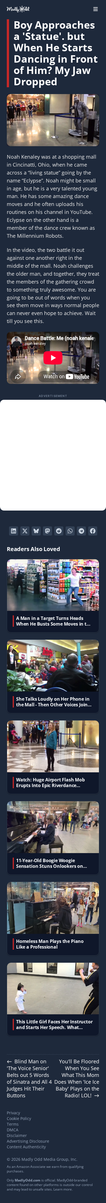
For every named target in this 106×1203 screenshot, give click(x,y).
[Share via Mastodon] (47, 530)
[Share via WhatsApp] (70, 530)
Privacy (13, 1112)
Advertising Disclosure (28, 1141)
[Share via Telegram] (81, 530)
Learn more (62, 1189)
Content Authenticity (26, 1146)
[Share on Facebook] (92, 530)
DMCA (12, 1129)
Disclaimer (17, 1135)
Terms (13, 1124)
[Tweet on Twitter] (24, 530)
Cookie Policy (19, 1118)
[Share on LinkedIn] (13, 530)
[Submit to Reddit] (58, 530)
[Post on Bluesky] (36, 530)
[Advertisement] (53, 455)
